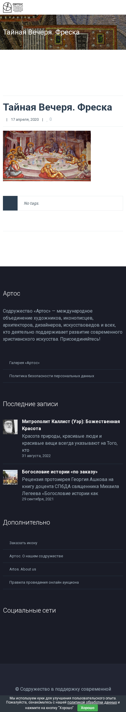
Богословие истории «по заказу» (60, 472)
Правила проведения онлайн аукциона (44, 582)
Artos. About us (22, 569)
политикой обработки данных (92, 702)
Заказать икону (23, 543)
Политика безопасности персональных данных (51, 376)
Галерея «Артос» (24, 363)
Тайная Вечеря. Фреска (57, 107)
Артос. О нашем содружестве (36, 556)
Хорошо (87, 708)
